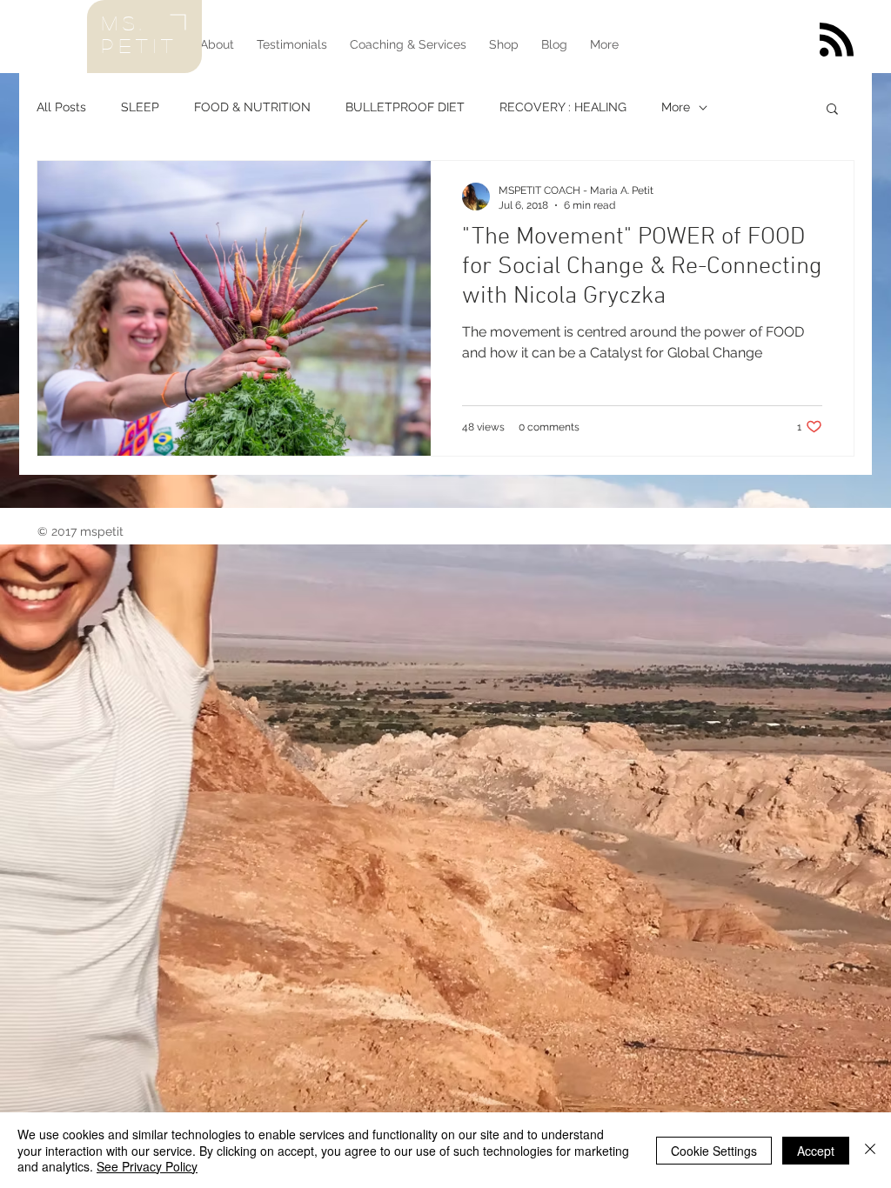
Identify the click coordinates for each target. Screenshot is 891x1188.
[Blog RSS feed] (837, 40)
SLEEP (140, 107)
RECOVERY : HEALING (562, 107)
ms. (124, 22)
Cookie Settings (714, 1150)
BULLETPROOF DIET (405, 107)
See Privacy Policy (147, 1166)
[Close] (870, 1150)
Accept (815, 1150)
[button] (832, 110)
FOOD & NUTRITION (252, 107)
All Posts (61, 107)
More (675, 107)
